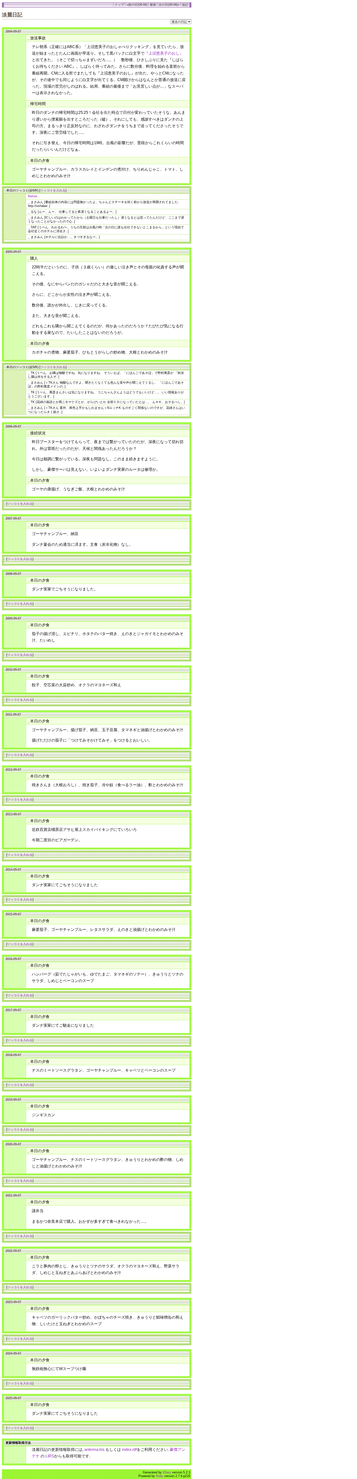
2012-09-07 (13, 769)
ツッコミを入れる (53, 190)
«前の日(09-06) (137, 5)
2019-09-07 (13, 1099)
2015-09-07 (13, 914)
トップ (119, 5)
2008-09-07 (13, 574)
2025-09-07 (13, 1398)
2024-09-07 (13, 1353)
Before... (34, 196)
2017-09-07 (13, 1010)
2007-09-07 (13, 518)
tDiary (167, 1472)
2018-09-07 (13, 1055)
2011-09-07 (13, 714)
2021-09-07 (13, 1195)
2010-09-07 (13, 669)
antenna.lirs (94, 1449)
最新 (153, 5)
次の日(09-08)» (169, 5)
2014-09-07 (13, 869)
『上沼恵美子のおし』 (163, 53)
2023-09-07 (13, 1302)
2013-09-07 (13, 814)
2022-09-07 (13, 1251)
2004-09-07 (13, 31)
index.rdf (129, 1449)
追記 (185, 5)
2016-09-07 (13, 959)
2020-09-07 (13, 1144)
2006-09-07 (13, 426)
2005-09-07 (13, 252)
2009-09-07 (13, 618)
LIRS (49, 1456)
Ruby (159, 1476)
